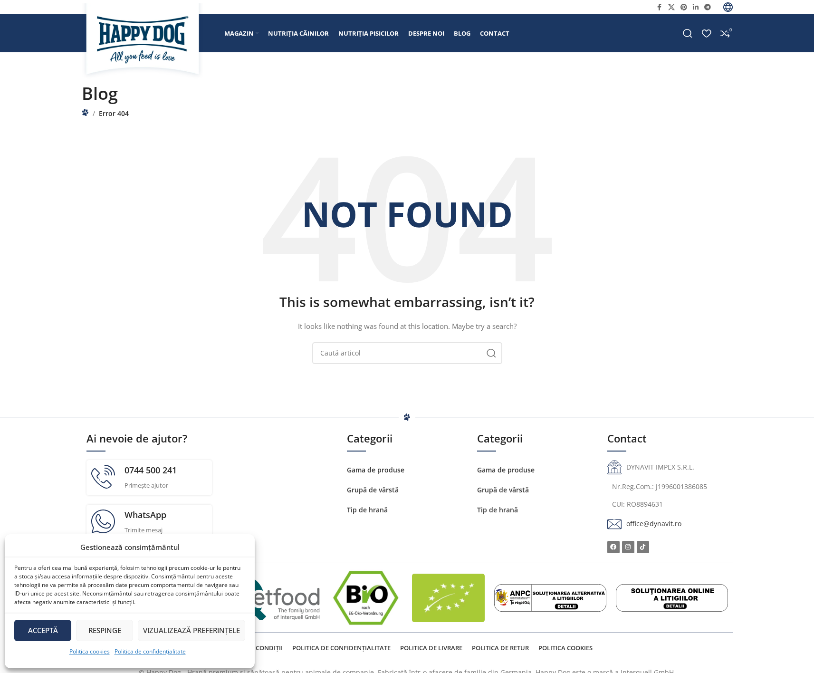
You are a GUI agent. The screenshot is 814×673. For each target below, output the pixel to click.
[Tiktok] (643, 547)
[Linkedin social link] (695, 7)
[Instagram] (628, 547)
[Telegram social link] (707, 7)
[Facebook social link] (659, 7)
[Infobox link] (149, 477)
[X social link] (671, 7)
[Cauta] (687, 33)
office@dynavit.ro (653, 523)
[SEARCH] (491, 353)
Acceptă (43, 630)
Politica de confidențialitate (150, 651)
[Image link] (550, 597)
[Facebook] (613, 547)
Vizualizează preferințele (191, 630)
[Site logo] (148, 41)
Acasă (85, 112)
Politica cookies (89, 651)
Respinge (104, 630)
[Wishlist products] (706, 33)
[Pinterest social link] (684, 7)
